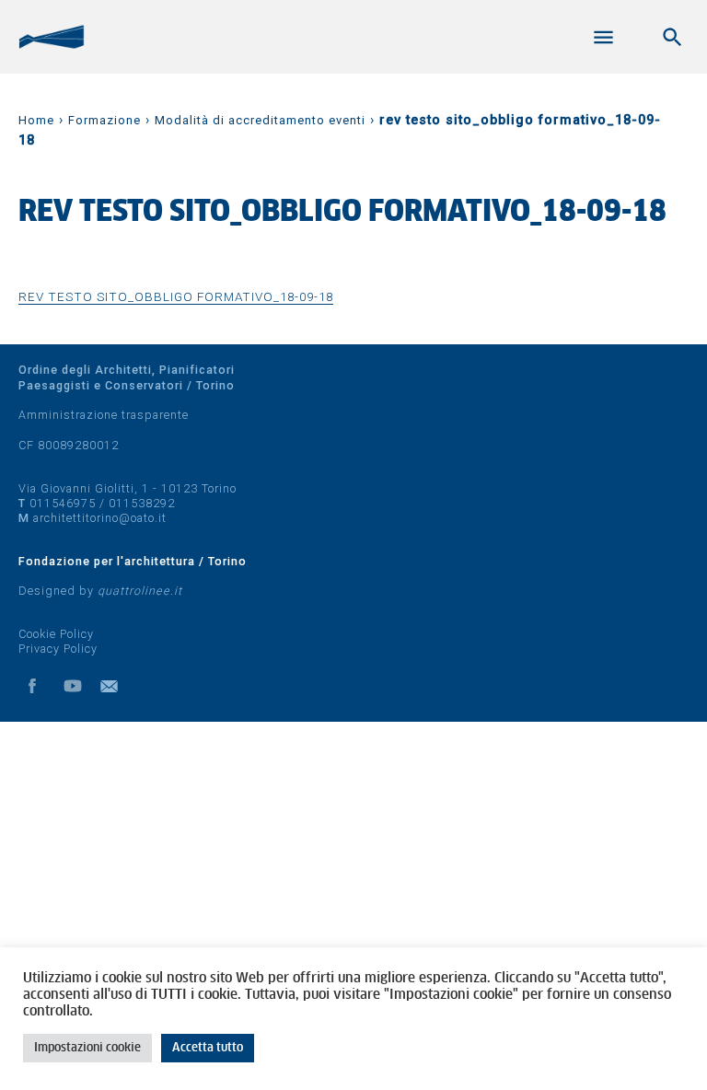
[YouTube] (73, 686)
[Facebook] (32, 686)
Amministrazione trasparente (103, 415)
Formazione (104, 120)
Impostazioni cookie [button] (87, 1048)
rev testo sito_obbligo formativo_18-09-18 (175, 296)
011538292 (142, 503)
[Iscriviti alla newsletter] (113, 686)
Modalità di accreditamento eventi (260, 120)
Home (36, 120)
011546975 (62, 503)
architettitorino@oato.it (100, 518)
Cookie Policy (56, 634)
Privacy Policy (58, 648)
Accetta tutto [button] (207, 1048)
